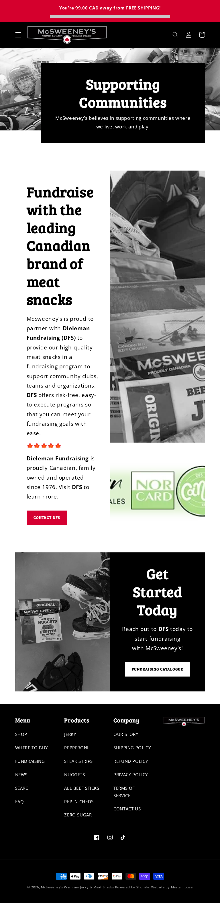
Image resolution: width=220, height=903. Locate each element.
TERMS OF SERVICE (124, 791)
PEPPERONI (76, 747)
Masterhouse (182, 887)
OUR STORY (125, 734)
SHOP (21, 734)
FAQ (19, 801)
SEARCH (23, 788)
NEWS (21, 774)
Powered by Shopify (132, 887)
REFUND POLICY (130, 761)
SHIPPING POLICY (132, 747)
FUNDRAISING (30, 761)
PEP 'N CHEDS (79, 801)
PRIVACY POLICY (130, 774)
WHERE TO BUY (31, 747)
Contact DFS (47, 517)
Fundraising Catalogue (157, 669)
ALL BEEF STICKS (81, 788)
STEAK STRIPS (78, 761)
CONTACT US (127, 809)
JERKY (70, 734)
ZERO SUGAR (78, 815)
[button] (18, 34)
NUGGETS (74, 774)
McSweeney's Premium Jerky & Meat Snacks (77, 887)
